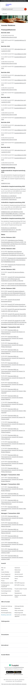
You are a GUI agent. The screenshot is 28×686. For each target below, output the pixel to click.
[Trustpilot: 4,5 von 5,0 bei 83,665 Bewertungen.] (14, 665)
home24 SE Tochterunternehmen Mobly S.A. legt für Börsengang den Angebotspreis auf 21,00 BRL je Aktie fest (13, 278)
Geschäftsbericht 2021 (20, 80)
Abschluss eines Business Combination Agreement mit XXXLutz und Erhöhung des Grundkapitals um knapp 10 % (13, 253)
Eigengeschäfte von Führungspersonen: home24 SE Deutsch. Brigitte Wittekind (12, 338)
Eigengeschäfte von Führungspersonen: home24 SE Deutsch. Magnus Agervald (12, 518)
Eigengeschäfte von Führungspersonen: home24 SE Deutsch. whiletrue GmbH (12, 550)
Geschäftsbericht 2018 (20, 155)
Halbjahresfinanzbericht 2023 (9, 37)
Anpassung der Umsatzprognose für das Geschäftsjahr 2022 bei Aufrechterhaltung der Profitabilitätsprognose (14, 259)
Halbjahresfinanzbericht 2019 (9, 139)
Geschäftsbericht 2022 (20, 54)
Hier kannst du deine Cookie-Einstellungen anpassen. (14, 684)
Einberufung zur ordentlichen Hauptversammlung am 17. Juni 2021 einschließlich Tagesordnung (11, 229)
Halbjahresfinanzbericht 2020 (9, 114)
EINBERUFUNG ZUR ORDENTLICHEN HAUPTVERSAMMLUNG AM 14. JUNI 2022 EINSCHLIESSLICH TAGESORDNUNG (13, 213)
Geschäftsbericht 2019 (20, 130)
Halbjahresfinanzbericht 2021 (9, 89)
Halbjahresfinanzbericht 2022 (9, 63)
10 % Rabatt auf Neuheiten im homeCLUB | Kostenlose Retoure (14, 1)
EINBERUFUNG (5, 183)
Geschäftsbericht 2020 (20, 105)
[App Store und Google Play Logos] (13, 672)
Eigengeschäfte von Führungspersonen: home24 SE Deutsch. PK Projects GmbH (13, 377)
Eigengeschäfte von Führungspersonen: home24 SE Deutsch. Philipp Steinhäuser (12, 345)
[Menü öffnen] (3, 5)
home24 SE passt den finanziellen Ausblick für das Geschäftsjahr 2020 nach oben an (13, 315)
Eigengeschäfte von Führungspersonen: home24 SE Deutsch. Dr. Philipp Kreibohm (13, 331)
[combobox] (14, 9)
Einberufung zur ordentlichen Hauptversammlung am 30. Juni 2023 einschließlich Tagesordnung (11, 197)
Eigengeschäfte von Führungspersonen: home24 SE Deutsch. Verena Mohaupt (12, 384)
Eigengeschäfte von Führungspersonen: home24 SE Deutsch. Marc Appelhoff (13, 391)
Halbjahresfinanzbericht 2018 (9, 164)
